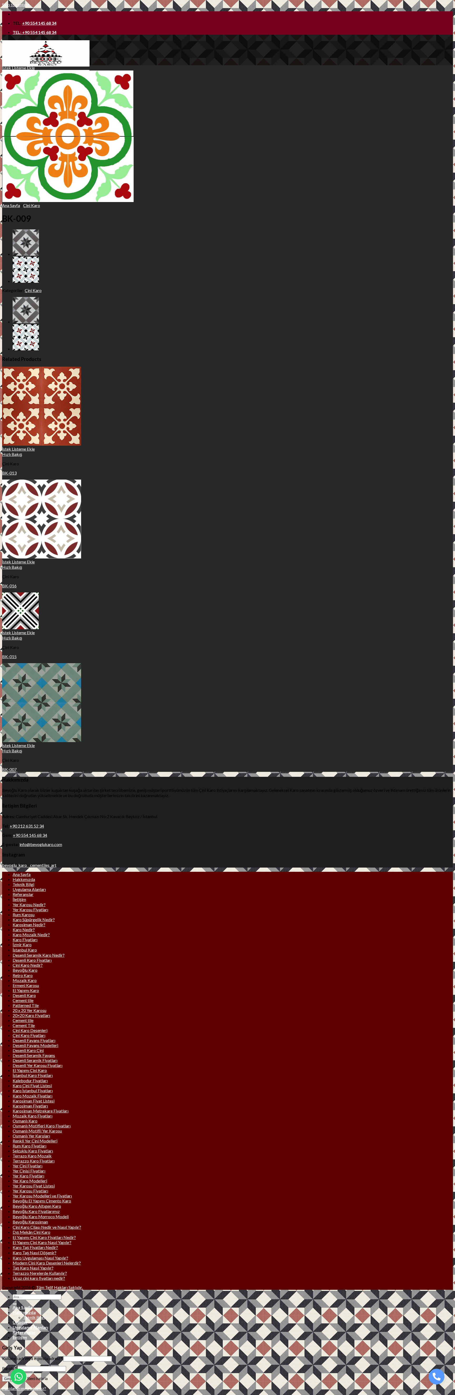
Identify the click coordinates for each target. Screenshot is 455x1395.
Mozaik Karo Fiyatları (32, 1115)
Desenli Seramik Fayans (34, 1055)
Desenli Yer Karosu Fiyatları (37, 1065)
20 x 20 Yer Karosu (29, 1010)
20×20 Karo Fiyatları (31, 1015)
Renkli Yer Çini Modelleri (35, 1140)
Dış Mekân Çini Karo (31, 1232)
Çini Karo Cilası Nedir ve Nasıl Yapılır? (47, 1227)
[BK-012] (26, 253)
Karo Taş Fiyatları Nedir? (35, 1247)
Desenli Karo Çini (28, 1050)
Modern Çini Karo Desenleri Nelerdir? (47, 1262)
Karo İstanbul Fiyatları (33, 1090)
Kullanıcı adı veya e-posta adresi (32, 1358)
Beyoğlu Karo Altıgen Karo (37, 1205)
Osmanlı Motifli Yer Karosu (37, 1130)
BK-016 (9, 585)
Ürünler (20, 1322)
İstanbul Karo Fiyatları (33, 1075)
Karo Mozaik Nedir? (31, 934)
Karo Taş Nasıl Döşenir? (34, 1252)
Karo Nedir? (24, 929)
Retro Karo (23, 975)
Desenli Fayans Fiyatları (34, 1040)
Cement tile (23, 1000)
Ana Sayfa (11, 205)
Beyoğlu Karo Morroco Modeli (41, 1216)
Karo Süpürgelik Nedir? (34, 919)
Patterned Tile (26, 1005)
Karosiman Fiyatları (30, 1105)
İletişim (19, 899)
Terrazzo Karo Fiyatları (34, 1160)
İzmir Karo (22, 944)
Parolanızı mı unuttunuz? (24, 1388)
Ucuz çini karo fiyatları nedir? (39, 1278)
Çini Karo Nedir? (28, 965)
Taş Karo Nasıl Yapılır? (33, 1267)
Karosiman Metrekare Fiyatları (40, 1110)
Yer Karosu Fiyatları (30, 909)
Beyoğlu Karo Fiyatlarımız (36, 1211)
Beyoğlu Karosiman (30, 1221)
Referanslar (23, 894)
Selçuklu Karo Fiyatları (33, 1150)
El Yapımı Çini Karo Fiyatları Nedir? (44, 1237)
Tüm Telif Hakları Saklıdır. (59, 1287)
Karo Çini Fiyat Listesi (32, 1085)
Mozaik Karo (25, 980)
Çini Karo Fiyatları (29, 1035)
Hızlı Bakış (12, 454)
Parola (9, 1368)
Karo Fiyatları (25, 939)
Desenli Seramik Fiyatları (35, 1060)
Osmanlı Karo (25, 1120)
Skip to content (15, 4)
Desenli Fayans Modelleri (35, 1045)
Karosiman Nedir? (29, 924)
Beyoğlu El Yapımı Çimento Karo (42, 1200)
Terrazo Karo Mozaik (32, 1155)
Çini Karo (31, 205)
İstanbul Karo (25, 949)
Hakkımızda (24, 879)
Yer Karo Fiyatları (28, 1175)
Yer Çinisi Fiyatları (29, 1170)
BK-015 (9, 656)
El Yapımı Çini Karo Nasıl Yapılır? (42, 1242)
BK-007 (9, 769)
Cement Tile (24, 1025)
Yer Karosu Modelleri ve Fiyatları (42, 1195)
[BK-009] (68, 200)
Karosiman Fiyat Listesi (34, 1100)
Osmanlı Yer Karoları (31, 1135)
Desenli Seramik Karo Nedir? (39, 955)
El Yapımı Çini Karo (30, 1070)
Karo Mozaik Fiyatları (32, 1095)
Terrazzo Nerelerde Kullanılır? (40, 1273)
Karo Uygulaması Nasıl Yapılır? (40, 1257)
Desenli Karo (24, 995)
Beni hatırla (37, 1378)
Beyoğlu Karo (25, 970)
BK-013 (9, 472)
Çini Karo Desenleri (30, 1030)
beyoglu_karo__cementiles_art (29, 865)
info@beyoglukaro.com (40, 844)
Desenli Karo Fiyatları (32, 960)
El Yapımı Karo (26, 990)
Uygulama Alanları (29, 889)
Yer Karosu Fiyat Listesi (34, 1185)
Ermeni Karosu (26, 985)
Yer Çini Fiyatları (27, 1165)
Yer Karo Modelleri (30, 1180)
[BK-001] (26, 281)
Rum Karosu (23, 914)
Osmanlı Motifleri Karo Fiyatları (42, 1125)
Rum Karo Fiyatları (29, 1145)
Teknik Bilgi (23, 884)
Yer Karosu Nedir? (29, 904)
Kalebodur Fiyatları (30, 1080)
